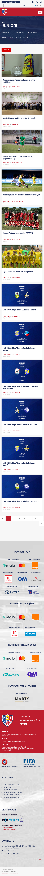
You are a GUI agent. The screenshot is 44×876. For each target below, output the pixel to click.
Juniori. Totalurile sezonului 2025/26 (18, 233)
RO (38, 5)
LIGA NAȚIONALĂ (32, 33)
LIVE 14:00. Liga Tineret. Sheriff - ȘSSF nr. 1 (21, 425)
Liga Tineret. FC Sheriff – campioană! (18, 271)
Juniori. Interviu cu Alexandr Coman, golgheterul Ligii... (18, 157)
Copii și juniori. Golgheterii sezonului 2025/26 (21, 195)
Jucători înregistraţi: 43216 (13, 792)
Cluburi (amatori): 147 (11, 790)
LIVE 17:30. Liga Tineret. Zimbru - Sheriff (19, 310)
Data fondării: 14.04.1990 (12, 784)
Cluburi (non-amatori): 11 (12, 795)
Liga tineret (19, 33)
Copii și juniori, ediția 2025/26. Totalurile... (20, 118)
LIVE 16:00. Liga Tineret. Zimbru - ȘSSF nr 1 (21, 501)
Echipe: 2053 (8, 787)
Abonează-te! (11, 2)
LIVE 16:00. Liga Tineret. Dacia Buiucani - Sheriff (20, 464)
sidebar (6, 50)
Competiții (5, 22)
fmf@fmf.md (9, 850)
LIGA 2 (11, 37)
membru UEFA (6, 766)
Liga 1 (4, 37)
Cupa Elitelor (7, 33)
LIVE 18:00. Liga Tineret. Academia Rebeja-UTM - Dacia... (20, 387)
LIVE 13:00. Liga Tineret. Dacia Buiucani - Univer (20, 349)
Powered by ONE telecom (36, 870)
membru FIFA (28, 766)
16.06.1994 (36, 766)
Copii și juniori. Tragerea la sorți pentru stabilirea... (19, 81)
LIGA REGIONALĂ (22, 37)
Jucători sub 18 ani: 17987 (12, 797)
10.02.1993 (15, 766)
